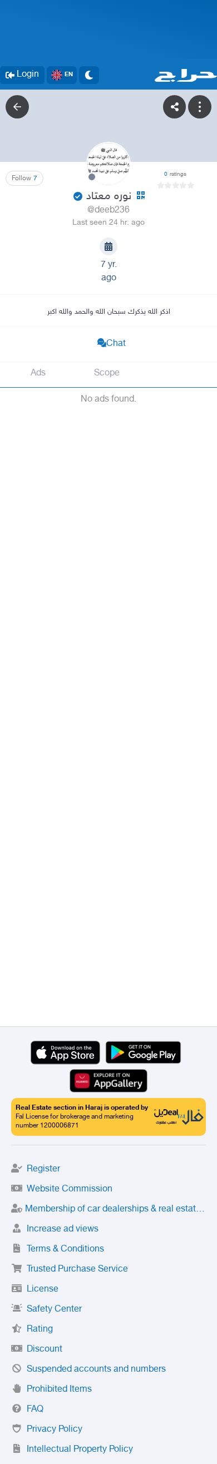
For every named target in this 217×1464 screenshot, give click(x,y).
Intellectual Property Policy (80, 1450)
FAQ (35, 1409)
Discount (44, 1349)
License (42, 1289)
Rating (40, 1329)
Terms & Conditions (65, 1249)
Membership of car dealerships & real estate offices (115, 1209)
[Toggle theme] (89, 75)
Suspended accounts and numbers (96, 1369)
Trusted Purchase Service (77, 1269)
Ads (38, 373)
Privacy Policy (54, 1430)
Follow (24, 178)
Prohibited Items (59, 1389)
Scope (107, 373)
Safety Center (54, 1309)
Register (43, 1169)
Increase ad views (62, 1229)
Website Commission (69, 1189)
